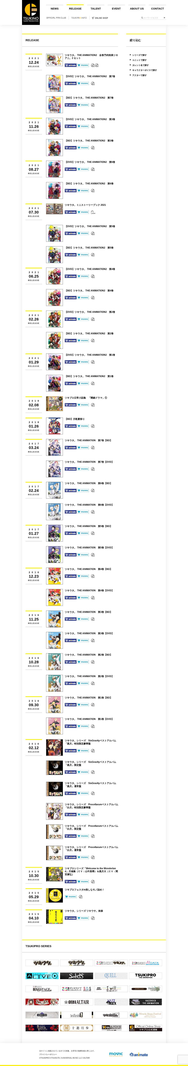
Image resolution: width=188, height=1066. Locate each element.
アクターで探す (139, 75)
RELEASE (75, 8)
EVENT (116, 8)
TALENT (96, 8)
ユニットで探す (139, 60)
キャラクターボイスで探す (144, 70)
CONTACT (157, 8)
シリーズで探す (139, 55)
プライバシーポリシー (48, 1054)
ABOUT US (137, 8)
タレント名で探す (140, 65)
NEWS (55, 8)
